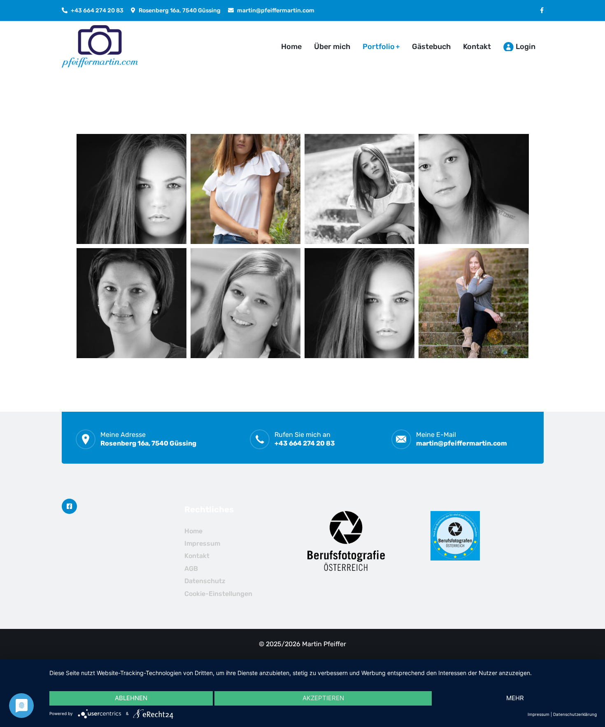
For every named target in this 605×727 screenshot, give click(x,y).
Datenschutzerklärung (575, 714)
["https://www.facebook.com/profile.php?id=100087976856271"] (69, 506)
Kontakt (477, 46)
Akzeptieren (323, 698)
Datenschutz (205, 581)
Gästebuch (431, 46)
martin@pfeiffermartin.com (275, 10)
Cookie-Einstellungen (218, 594)
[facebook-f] (542, 10)
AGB (191, 568)
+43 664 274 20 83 (97, 10)
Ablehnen (131, 698)
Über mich (332, 46)
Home (291, 46)
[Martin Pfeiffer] (100, 46)
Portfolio (379, 46)
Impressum (202, 543)
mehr (515, 698)
